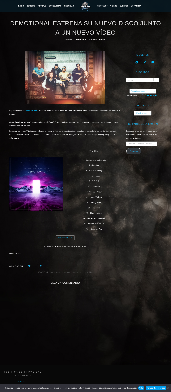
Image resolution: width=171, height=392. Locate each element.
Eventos (124, 6)
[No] (167, 388)
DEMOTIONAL (43, 272)
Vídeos (113, 6)
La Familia (136, 6)
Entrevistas (55, 6)
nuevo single (76, 272)
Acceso (21, 382)
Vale (141, 388)
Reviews (42, 6)
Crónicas (69, 6)
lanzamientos (55, 272)
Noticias (93, 39)
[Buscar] (156, 79)
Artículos (102, 6)
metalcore (66, 272)
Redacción (81, 39)
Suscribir (134, 151)
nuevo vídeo (88, 272)
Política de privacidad (156, 388)
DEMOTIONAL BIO (65, 238)
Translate (152, 95)
